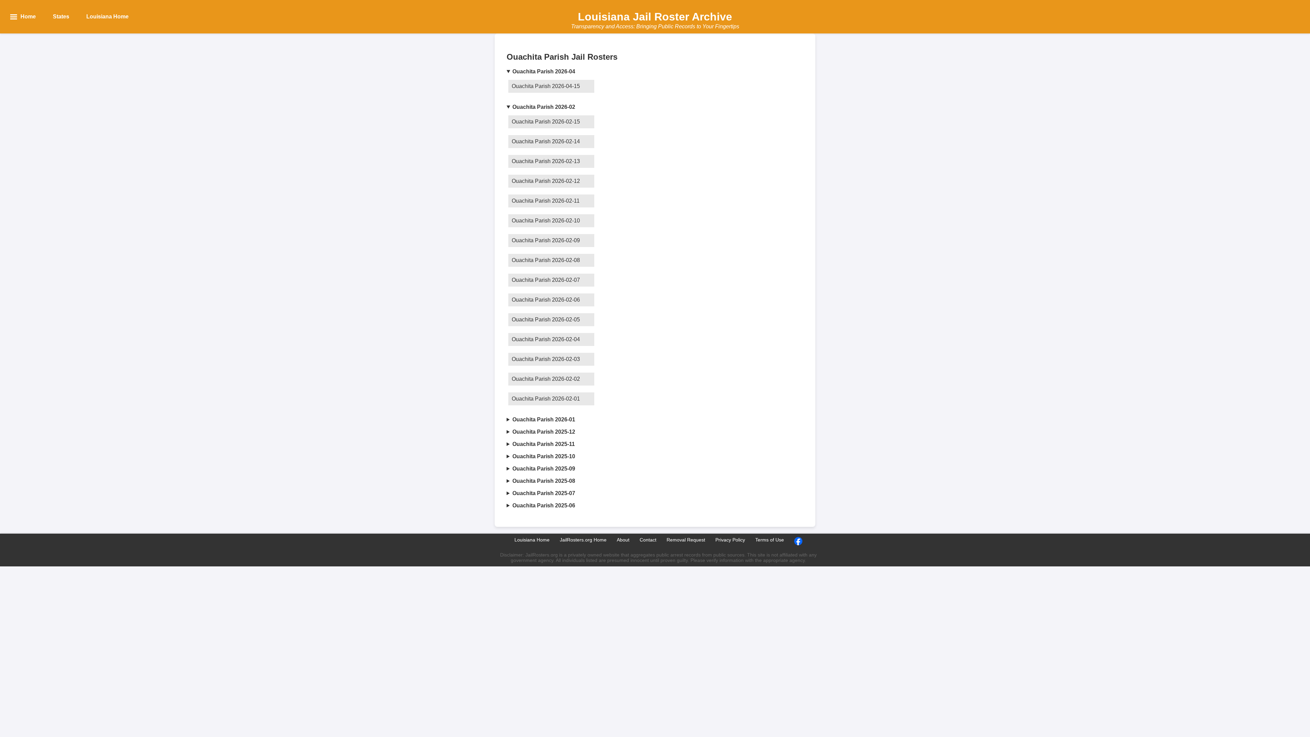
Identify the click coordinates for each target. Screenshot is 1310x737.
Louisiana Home (532, 540)
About (623, 540)
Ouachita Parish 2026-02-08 (546, 260)
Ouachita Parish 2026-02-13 (546, 161)
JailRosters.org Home (583, 540)
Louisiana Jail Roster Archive (655, 17)
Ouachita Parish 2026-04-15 (546, 86)
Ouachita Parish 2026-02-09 (546, 240)
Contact (648, 540)
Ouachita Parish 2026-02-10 (546, 220)
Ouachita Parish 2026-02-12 (546, 181)
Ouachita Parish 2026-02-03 (546, 359)
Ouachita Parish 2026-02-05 (546, 319)
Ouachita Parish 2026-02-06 (546, 300)
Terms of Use (769, 540)
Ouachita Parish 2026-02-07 (546, 280)
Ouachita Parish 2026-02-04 (546, 339)
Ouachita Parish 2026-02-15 (546, 122)
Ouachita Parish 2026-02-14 (546, 141)
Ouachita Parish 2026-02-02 (546, 379)
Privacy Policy (730, 540)
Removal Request (686, 540)
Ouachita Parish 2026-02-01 (546, 399)
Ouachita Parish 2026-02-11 (546, 201)
